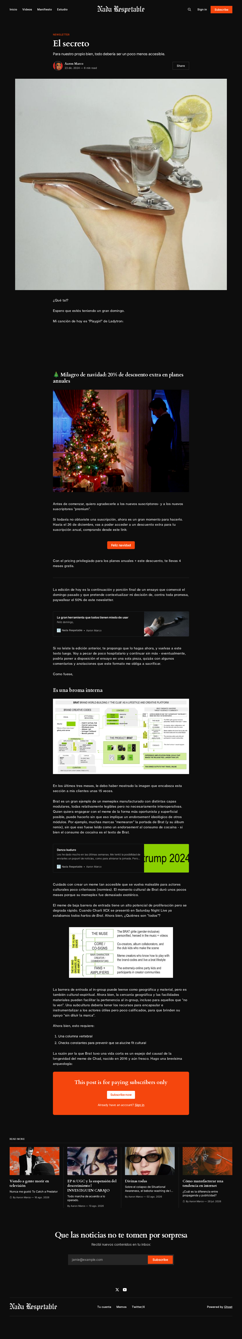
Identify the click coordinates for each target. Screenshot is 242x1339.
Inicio (13, 9)
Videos (27, 9)
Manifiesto (44, 9)
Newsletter (61, 34)
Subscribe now (121, 1095)
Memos (121, 1307)
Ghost (228, 1307)
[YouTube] (125, 1290)
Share (181, 66)
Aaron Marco (74, 64)
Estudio (62, 9)
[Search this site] (189, 9)
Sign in (202, 9)
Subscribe (221, 9)
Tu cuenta (104, 1307)
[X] (117, 1290)
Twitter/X (138, 1307)
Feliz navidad (121, 545)
